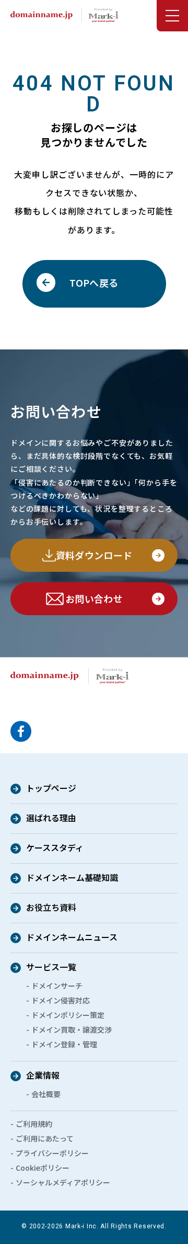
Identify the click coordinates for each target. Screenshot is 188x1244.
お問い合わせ (94, 598)
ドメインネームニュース (72, 938)
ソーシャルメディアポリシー (63, 1182)
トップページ (51, 789)
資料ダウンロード (94, 555)
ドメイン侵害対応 (60, 1000)
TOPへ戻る (93, 282)
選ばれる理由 (51, 818)
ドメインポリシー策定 (67, 1015)
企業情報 (43, 1076)
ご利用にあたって (45, 1138)
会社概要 (46, 1094)
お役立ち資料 (51, 908)
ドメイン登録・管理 (64, 1044)
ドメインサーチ (57, 985)
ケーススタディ (55, 848)
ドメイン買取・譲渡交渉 (71, 1029)
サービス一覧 (51, 968)
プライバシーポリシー (52, 1153)
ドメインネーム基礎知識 (72, 878)
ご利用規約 (34, 1123)
